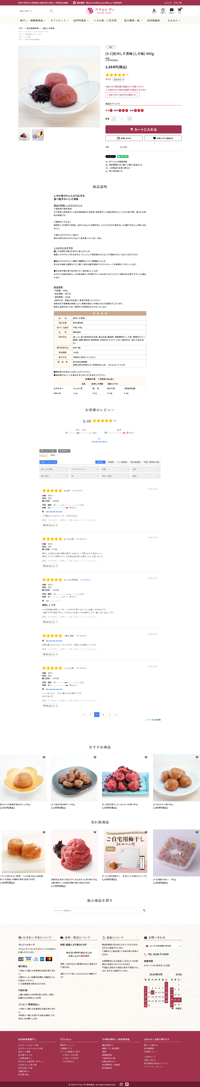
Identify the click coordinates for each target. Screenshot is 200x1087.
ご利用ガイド (150, 1056)
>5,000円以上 (67, 1061)
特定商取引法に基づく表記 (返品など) (123, 164)
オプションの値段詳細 (116, 161)
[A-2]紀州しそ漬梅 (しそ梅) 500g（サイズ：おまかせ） (73, 649)
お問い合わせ (124, 138)
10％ (39, 34)
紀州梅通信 (153, 20)
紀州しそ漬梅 (24, 1051)
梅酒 (104, 1051)
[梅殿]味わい (24, 1071)
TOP (20, 32)
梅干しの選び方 (151, 1045)
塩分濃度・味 (131, 20)
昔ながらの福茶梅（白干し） (31, 1061)
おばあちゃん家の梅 (27, 1064)
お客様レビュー (151, 1051)
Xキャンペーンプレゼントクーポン (36, 32)
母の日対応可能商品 (32, 39)
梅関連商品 (107, 1054)
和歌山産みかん (109, 1061)
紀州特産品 (79, 20)
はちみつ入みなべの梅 (28, 1045)
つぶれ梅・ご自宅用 (105, 20)
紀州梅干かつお (25, 1054)
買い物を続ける (114, 171)
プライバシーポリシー (154, 1066)
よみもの (172, 20)
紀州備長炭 (107, 1068)
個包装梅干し (108, 1045)
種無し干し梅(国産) (111, 1048)
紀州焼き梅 (23, 1074)
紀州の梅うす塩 (25, 1068)
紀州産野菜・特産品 (111, 1064)
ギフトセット (58, 20)
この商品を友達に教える (117, 167)
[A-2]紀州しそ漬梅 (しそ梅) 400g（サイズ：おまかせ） (73, 520)
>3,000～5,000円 (69, 1058)
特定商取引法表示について (156, 1063)
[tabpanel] (59, 86)
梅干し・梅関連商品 (31, 20)
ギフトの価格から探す (70, 1051)
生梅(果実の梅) (109, 1058)
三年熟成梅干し (25, 1058)
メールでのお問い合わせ (158, 945)
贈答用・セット (67, 1045)
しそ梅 (27, 37)
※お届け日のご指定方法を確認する (121, 94)
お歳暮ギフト (66, 1048)
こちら (81, 973)
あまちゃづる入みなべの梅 (30, 1048)
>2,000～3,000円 (69, 1054)
